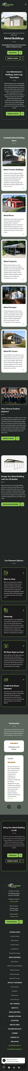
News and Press (14, 1012)
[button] (11, 798)
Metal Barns (15, 961)
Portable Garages (14, 953)
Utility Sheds (15, 940)
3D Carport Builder (14, 1049)
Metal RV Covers (15, 978)
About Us (14, 1008)
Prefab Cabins (14, 945)
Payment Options (14, 1016)
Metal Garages (15, 974)
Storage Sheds (14, 932)
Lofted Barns (15, 949)
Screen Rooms (14, 999)
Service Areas (15, 1025)
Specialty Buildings (15, 983)
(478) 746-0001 (14, 901)
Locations (15, 1020)
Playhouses (14, 995)
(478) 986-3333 (14, 916)
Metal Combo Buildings (14, 966)
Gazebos (15, 991)
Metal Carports (15, 970)
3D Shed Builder (14, 1045)
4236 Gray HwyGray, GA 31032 (14, 909)
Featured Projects (14, 1029)
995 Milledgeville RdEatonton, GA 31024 (14, 894)
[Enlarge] (25, 389)
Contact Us (14, 1037)
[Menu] (25, 4)
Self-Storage (15, 1004)
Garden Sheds (14, 936)
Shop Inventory (12, 922)
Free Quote (15, 1042)
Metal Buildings (15, 957)
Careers (15, 1033)
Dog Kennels (15, 987)
